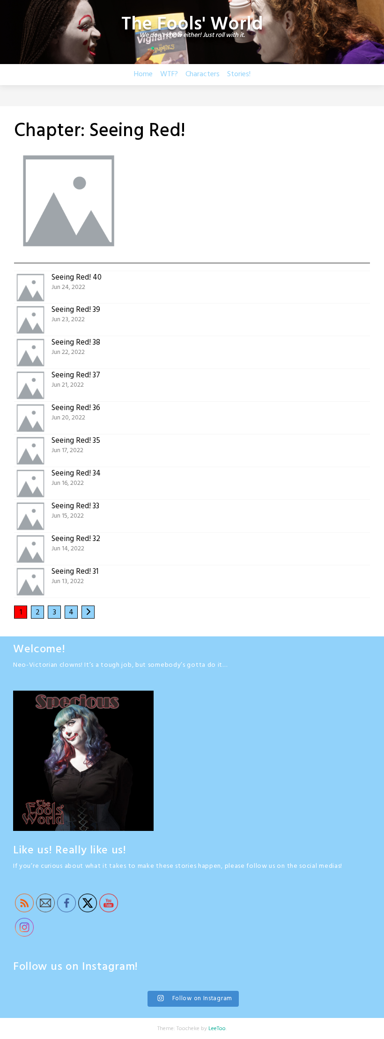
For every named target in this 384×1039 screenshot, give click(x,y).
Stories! (239, 74)
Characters (202, 74)
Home (143, 74)
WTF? (169, 74)
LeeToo (217, 1028)
